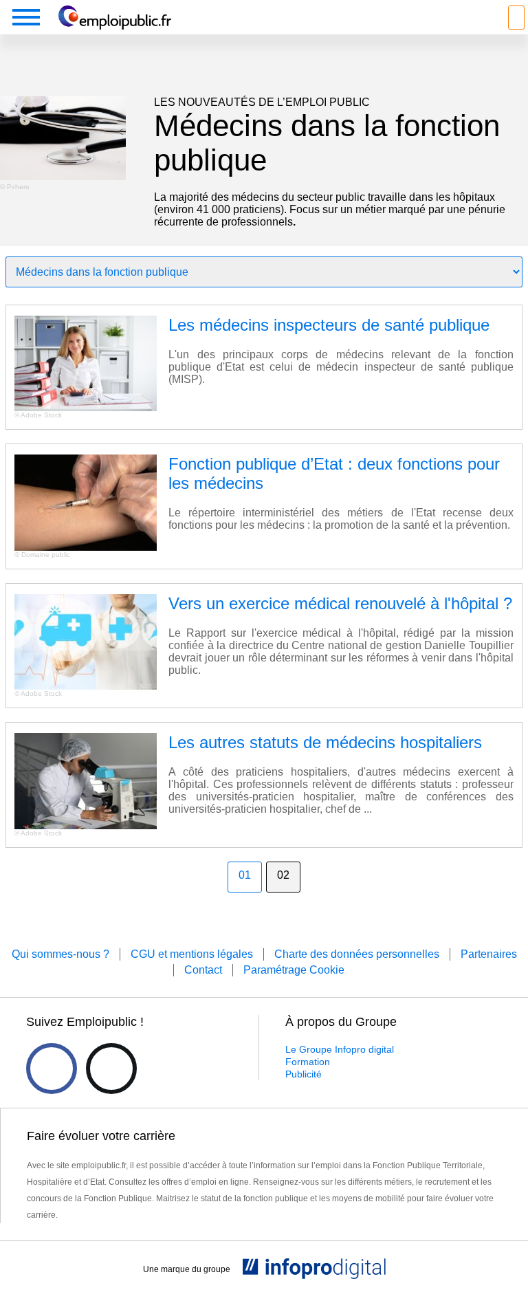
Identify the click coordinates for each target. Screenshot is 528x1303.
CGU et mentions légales (192, 954)
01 (245, 875)
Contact (203, 970)
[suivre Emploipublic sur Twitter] (111, 1068)
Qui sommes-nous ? (60, 954)
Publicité (303, 1074)
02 (283, 875)
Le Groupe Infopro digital (339, 1049)
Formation (307, 1061)
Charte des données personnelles (356, 954)
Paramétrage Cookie (293, 970)
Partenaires (489, 954)
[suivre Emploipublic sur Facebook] (51, 1068)
